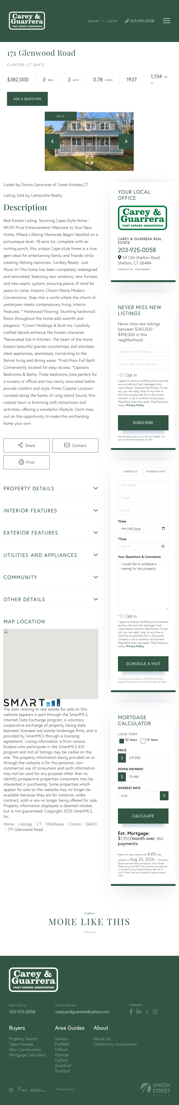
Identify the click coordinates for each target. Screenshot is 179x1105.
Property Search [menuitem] (23, 1038)
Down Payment (130, 769)
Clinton (75, 824)
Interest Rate (129, 788)
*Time (122, 539)
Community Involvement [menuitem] (115, 1044)
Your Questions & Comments (139, 557)
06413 (91, 824)
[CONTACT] (27, 99)
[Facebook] (131, 1011)
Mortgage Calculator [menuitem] (27, 1054)
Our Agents (142, 269)
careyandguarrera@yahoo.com (82, 1011)
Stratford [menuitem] (63, 1065)
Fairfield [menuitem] (62, 1044)
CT (39, 824)
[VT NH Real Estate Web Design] (155, 1089)
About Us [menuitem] (101, 1038)
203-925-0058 (141, 21)
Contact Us (125, 269)
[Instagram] (155, 1011)
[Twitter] (147, 1011)
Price (122, 750)
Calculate (143, 816)
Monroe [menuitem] (62, 1054)
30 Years (131, 740)
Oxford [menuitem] (61, 1060)
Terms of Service (152, 681)
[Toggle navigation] (166, 20)
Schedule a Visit (155, 471)
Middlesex (55, 824)
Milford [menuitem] (61, 1049)
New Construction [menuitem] (25, 1049)
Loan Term (127, 734)
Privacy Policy (135, 405)
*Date (122, 521)
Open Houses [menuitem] (21, 1044)
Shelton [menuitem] (62, 1038)
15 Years (152, 740)
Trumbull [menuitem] (62, 1071)
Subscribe (143, 422)
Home (8, 824)
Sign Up (93, 21)
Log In (112, 21)
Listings (25, 824)
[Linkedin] (138, 1011)
